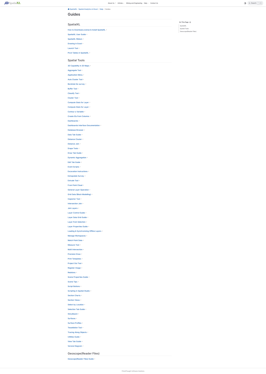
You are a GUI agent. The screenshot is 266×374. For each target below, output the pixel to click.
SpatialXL (183, 26)
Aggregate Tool (74, 70)
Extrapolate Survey (76, 176)
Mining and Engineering (134, 3)
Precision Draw (74, 254)
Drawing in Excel (75, 44)
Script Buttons (74, 286)
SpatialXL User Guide (77, 34)
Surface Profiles (74, 323)
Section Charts (74, 295)
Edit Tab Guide (74, 162)
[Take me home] (12, 3)
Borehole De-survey (76, 84)
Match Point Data (75, 240)
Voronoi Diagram (75, 346)
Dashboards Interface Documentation (84, 125)
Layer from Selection (76, 222)
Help (145, 3)
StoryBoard (72, 314)
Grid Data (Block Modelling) (79, 194)
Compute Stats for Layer (78, 102)
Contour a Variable (76, 112)
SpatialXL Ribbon (75, 39)
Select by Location (76, 305)
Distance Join (73, 144)
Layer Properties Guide (78, 226)
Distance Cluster (75, 139)
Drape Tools (73, 148)
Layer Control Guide (76, 213)
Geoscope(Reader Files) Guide (81, 359)
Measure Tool (73, 245)
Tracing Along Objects (77, 332)
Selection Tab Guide (76, 309)
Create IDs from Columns (78, 116)
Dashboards (73, 121)
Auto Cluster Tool (75, 79)
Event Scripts (73, 167)
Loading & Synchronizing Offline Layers (84, 231)
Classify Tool (73, 93)
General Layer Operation (78, 190)
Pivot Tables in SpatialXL (78, 53)
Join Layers (73, 208)
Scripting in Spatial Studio (79, 291)
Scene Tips (72, 282)
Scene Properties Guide (78, 277)
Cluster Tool (73, 98)
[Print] (190, 22)
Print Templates (74, 259)
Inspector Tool (74, 199)
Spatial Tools (184, 28)
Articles (120, 3)
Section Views (74, 300)
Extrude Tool (73, 181)
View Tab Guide (74, 341)
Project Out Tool (74, 263)
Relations (71, 272)
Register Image (74, 268)
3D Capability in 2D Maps (78, 66)
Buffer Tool (72, 89)
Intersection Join (75, 203)
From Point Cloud (75, 185)
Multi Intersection (75, 249)
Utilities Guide (73, 337)
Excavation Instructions (77, 171)
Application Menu (75, 75)
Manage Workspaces (77, 236)
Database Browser (75, 130)
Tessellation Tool (75, 328)
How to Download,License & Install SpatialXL (86, 30)
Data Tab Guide (74, 135)
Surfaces (71, 318)
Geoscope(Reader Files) (188, 31)
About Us (111, 3)
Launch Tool (73, 48)
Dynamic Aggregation (77, 158)
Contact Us (154, 3)
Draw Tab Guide (74, 153)
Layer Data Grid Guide (77, 217)
